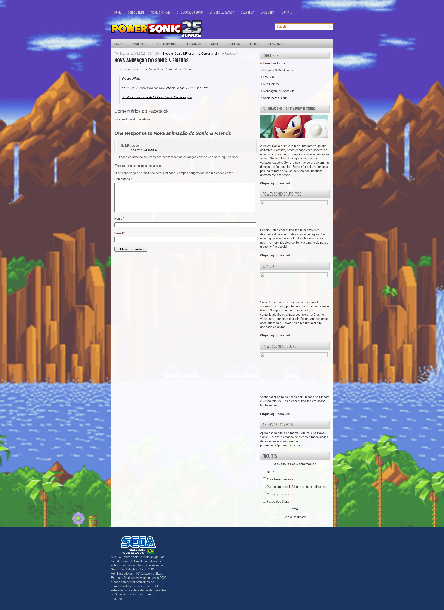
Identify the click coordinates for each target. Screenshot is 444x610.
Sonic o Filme (136, 12)
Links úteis (268, 12)
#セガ (204, 88)
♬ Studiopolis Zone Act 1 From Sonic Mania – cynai (157, 97)
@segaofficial (131, 78)
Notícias (168, 53)
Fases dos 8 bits (278, 501)
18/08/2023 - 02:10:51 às (143, 150)
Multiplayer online (278, 494)
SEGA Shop (247, 12)
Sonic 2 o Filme (160, 12)
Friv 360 (268, 77)
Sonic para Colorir (275, 98)
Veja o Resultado (295, 517)
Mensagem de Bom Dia (278, 91)
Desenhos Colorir (274, 63)
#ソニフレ (129, 88)
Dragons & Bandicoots (278, 70)
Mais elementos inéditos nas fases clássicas (297, 486)
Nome (119, 218)
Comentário (123, 179)
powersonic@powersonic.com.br (281, 445)
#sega (180, 88)
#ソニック (192, 88)
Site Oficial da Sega (222, 12)
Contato (287, 12)
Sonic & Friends (185, 53)
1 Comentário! (208, 53)
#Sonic (171, 88)
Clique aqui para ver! (275, 183)
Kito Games (271, 84)
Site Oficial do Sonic (190, 12)
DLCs (270, 472)
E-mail (119, 233)
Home (117, 12)
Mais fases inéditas (280, 479)
